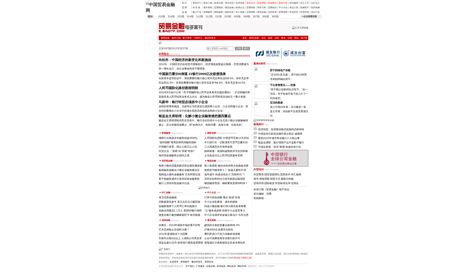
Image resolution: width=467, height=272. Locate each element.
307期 (256, 16)
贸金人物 (207, 3)
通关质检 (207, 7)
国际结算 (229, 12)
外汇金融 (240, 12)
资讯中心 (197, 3)
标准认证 (240, 7)
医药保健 (315, 7)
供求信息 (240, 3)
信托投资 (272, 12)
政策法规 (218, 3)
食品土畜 (294, 7)
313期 (199, 16)
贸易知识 (272, 7)
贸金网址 (272, 3)
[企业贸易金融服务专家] (162, 10)
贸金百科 (283, 3)
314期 (190, 16)
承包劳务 (294, 12)
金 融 (184, 12)
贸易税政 (218, 7)
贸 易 (184, 7)
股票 (281, 12)
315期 (180, 16)
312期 (209, 16)
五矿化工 (315, 3)
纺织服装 (294, 3)
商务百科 (261, 7)
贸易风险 (250, 7)
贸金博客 (261, 3)
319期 (161, 16)
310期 (227, 16)
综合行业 (315, 12)
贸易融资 (207, 12)
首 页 (184, 3)
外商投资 (304, 12)
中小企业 (283, 7)
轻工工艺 (304, 3)
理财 (285, 12)
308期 (246, 16)
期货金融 (261, 12)
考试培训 (229, 3)
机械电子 (304, 7)
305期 (275, 16)
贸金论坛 (250, 3)
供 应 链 (196, 7)
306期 (265, 16)
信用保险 (250, 12)
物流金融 (229, 7)
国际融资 (218, 12)
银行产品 (197, 12)
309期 (237, 16)
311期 (218, 16)
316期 (171, 16)
